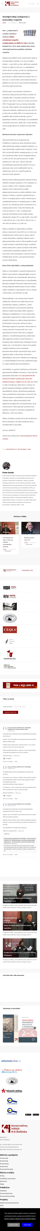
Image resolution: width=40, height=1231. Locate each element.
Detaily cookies (9, 1219)
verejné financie (22, 449)
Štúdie (2, 1184)
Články (4, 22)
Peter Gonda (22, 22)
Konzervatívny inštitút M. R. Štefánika (19, 728)
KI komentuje (4, 1164)
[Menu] (2, 3)
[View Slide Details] (28, 1029)
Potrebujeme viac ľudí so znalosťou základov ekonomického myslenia (8, 542)
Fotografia (8, 758)
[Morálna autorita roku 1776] (30, 528)
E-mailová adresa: (8, 706)
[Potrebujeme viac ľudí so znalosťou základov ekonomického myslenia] (9, 528)
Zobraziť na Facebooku (8, 761)
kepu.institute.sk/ (22, 827)
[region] (20, 1029)
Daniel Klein (29, 544)
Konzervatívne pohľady (7, 1196)
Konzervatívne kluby (6, 1169)
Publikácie (3, 1191)
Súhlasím (27, 1225)
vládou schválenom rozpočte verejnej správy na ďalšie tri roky (14, 40)
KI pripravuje (4, 1161)
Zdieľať (16, 761)
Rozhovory (3, 1181)
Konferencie (4, 1166)
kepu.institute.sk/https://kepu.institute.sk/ (13, 784)
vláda (29, 449)
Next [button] (34, 1028)
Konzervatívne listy (11, 449)
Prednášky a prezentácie (8, 1178)
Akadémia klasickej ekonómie (9, 1203)
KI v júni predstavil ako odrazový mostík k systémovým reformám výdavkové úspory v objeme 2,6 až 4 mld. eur (18, 378)
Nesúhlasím (13, 1225)
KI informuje (4, 1158)
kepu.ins (10, 755)
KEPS (1, 1205)
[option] (9, 538)
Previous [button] (5, 1028)
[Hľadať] (38, 3)
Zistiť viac (6, 834)
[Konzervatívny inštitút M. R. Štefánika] (12, 5)
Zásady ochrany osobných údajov (25, 1219)
